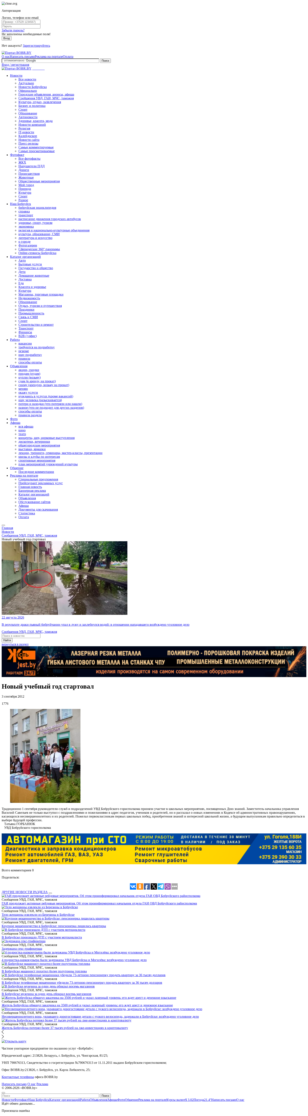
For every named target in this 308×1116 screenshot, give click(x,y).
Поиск (105, 60)
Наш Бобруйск (20, 204)
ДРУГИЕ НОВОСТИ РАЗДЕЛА (25, 892)
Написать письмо (22, 56)
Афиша (15, 422)
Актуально (26, 83)
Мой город (26, 185)
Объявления (18, 366)
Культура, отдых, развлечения (39, 102)
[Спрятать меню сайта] (3, 1092)
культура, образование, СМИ (39, 234)
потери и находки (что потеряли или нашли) (50, 404)
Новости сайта (28, 139)
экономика (26, 226)
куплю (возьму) (29, 377)
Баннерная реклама (32, 490)
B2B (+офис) (27, 336)
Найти (7, 640)
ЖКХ (22, 162)
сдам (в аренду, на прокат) (37, 381)
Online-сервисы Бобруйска (37, 253)
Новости (16, 75)
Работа (15, 339)
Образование (27, 113)
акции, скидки (28, 370)
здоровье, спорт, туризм (35, 222)
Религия (24, 128)
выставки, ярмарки (32, 449)
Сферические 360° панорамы (39, 249)
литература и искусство (35, 238)
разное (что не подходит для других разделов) (51, 407)
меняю (23, 389)
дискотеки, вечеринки (34, 441)
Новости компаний (32, 124)
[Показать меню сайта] (3, 525)
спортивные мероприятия (36, 460)
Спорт (22, 109)
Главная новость (30, 487)
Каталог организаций (25, 256)
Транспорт (26, 328)
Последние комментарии (36, 472)
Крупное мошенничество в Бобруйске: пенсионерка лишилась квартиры (54, 926)
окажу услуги (28, 392)
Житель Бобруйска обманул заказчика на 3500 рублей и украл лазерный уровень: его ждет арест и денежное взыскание (87, 1005)
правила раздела (30, 415)
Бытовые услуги (30, 264)
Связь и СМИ (28, 317)
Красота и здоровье (32, 287)
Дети (22, 272)
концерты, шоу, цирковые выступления (46, 438)
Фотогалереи (27, 245)
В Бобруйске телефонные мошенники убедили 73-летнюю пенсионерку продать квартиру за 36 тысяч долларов (82, 982)
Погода (202, 1100)
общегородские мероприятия (39, 445)
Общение (16, 468)
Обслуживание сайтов (34, 502)
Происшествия (29, 173)
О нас (6, 56)
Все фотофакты (29, 158)
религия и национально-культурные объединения (53, 230)
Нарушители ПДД (31, 166)
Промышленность (31, 313)
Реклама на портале (49, 56)
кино (22, 430)
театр (22, 434)
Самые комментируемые (36, 147)
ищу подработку (30, 355)
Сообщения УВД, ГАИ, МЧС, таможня (46, 98)
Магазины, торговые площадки (40, 294)
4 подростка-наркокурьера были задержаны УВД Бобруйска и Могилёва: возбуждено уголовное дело (74, 960)
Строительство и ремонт (36, 324)
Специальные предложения (38, 479)
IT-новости (26, 132)
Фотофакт (17, 155)
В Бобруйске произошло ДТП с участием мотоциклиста (42, 937)
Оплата (68, 56)
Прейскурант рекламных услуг (40, 483)
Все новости (27, 79)
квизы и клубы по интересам (39, 456)
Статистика (26, 513)
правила (24, 358)
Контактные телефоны (18, 1077)
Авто (22, 260)
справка (24, 211)
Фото (14, 419)
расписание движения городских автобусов (49, 219)
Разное (23, 200)
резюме (23, 351)
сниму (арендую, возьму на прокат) (43, 385)
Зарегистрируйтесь (36, 45)
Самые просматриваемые (36, 151)
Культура (24, 192)
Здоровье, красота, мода (35, 121)
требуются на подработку (36, 347)
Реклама (42, 1084)
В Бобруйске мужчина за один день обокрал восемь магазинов (46, 994)
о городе (24, 241)
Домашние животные (33, 275)
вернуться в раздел (15, 644)
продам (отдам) (29, 373)
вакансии (25, 343)
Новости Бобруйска (32, 87)
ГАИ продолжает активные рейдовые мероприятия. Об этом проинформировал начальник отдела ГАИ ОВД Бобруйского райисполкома (99, 903)
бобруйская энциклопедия (37, 207)
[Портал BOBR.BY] (16, 53)
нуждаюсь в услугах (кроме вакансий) (45, 396)
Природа (24, 189)
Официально (27, 90)
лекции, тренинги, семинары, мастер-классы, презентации (60, 453)
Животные (26, 177)
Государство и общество (35, 268)
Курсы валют (180, 1100)
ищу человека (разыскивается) (40, 400)
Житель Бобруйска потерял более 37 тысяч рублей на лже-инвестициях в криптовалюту (65, 1028)
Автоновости (28, 117)
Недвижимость (29, 298)
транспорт (25, 215)
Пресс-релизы (28, 143)
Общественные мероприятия (39, 181)
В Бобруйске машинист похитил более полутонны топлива (44, 971)
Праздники (26, 309)
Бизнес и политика (31, 106)
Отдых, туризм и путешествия (40, 306)
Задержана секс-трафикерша (22, 948)
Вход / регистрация (15, 64)
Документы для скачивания (38, 509)
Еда (21, 283)
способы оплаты (30, 362)
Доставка (25, 279)
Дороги (23, 170)
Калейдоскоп (27, 136)
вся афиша (25, 426)
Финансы (25, 332)
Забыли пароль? (13, 30)
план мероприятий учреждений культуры (48, 464)
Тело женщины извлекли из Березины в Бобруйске (38, 914)
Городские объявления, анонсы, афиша (46, 94)
